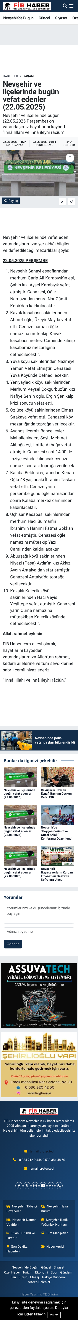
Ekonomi (41, 1272)
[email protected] (42, 1151)
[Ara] (65, 6)
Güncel (44, 18)
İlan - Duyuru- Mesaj (25, 1277)
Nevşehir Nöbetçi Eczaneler (21, 1208)
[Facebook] (19, 1185)
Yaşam (28, 76)
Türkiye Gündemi (54, 1277)
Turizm (27, 1272)
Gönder (13, 944)
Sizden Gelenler (39, 1282)
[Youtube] (43, 1185)
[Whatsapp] (51, 1185)
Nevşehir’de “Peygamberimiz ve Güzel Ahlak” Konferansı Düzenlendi (56, 833)
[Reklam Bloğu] (39, 995)
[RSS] (59, 1185)
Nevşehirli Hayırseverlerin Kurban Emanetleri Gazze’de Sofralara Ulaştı (57, 874)
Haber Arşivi (55, 1247)
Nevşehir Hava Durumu (54, 1208)
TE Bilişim (50, 1294)
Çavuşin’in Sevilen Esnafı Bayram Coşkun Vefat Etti (56, 793)
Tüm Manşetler (57, 1233)
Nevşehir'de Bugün (18, 18)
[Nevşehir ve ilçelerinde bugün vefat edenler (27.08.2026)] (20, 855)
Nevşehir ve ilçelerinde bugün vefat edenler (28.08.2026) (19, 831)
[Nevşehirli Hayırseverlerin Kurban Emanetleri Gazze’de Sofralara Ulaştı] (58, 855)
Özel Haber (12, 1272)
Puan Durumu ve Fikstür (20, 1235)
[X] (27, 1185)
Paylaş (13, 201)
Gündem (66, 1272)
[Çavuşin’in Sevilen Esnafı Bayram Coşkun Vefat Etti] (58, 777)
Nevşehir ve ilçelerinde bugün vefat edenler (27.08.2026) (19, 872)
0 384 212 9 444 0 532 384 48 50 (42, 1160)
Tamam (54, 1314)
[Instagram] (35, 1185)
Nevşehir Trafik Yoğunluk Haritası (54, 1222)
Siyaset (61, 18)
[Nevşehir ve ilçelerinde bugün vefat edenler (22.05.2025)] (39, 173)
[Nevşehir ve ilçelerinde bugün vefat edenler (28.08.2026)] (20, 814)
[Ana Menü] (71, 6)
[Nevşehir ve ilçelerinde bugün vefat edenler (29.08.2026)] (20, 777)
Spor (54, 1272)
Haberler (10, 76)
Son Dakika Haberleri (17, 1249)
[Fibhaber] (27, 6)
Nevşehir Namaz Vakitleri (21, 1222)
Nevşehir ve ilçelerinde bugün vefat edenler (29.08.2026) (19, 793)
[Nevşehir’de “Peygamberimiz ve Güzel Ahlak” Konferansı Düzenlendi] (58, 814)
